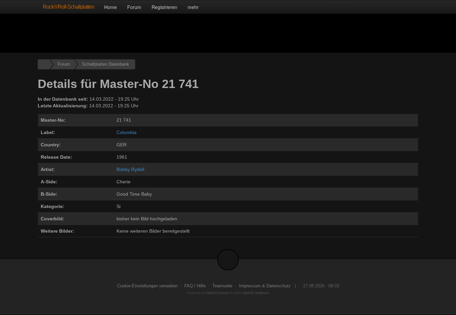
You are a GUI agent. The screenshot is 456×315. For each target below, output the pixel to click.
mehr (194, 7)
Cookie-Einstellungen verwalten (147, 286)
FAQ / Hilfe (195, 286)
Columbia (127, 132)
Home (110, 7)
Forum (134, 7)
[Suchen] (397, 7)
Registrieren (164, 7)
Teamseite (222, 286)
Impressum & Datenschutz (265, 286)
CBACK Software (255, 293)
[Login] (411, 7)
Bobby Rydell (130, 169)
